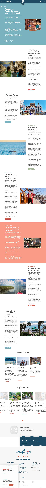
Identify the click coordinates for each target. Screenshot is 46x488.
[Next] (43, 397)
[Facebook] (20, 434)
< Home (5, 6)
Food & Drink (10, 463)
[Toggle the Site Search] (42, 1)
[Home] (23, 451)
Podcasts (23, 463)
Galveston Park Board (36, 468)
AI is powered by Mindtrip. (35, 470)
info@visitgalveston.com (36, 465)
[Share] (1, 6)
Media (23, 476)
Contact (23, 477)
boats (37, 144)
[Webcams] (40, 1)
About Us (23, 468)
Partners (23, 474)
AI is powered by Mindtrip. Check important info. (7, 487)
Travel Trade (23, 467)
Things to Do (10, 462)
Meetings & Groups (23, 464)
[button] (40, 487)
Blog (23, 462)
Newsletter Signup (23, 471)
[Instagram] (22, 434)
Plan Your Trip (8, 1)
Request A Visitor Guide (23, 472)
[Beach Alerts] (1, 1)
